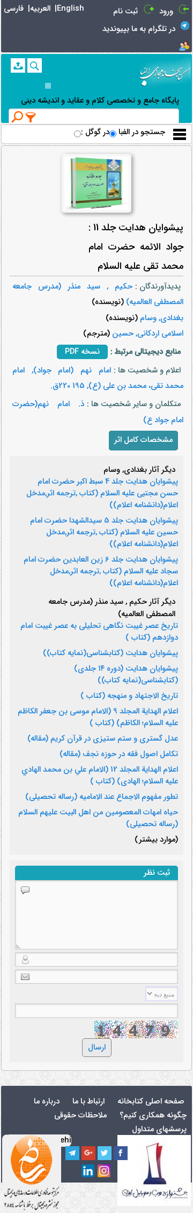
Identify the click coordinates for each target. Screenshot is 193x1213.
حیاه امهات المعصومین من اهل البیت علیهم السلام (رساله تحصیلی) (98, 818)
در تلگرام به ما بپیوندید (138, 29)
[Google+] (88, 1153)
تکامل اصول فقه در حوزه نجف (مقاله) (119, 754)
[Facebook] (121, 1153)
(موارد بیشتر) (156, 840)
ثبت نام (125, 11)
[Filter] (31, 117)
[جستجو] (34, 65)
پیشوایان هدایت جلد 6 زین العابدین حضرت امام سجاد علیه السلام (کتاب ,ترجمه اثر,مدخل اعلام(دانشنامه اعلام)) (101, 571)
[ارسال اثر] (18, 65)
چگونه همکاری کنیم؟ (153, 1115)
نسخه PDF (82, 352)
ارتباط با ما (88, 1101)
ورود (166, 11)
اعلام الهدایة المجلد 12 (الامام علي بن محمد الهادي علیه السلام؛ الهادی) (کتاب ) (99, 776)
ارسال (97, 1047)
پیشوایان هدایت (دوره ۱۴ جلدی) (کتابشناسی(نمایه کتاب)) (126, 675)
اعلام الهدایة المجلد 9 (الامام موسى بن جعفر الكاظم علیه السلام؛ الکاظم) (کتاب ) (98, 717)
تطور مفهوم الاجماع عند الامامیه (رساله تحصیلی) (101, 797)
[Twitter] (105, 1153)
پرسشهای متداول (159, 1129)
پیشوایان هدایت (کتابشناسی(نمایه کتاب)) (110, 653)
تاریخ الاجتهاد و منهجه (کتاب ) (129, 696)
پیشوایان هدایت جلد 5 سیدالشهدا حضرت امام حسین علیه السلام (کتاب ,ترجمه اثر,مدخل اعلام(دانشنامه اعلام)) (104, 532)
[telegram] (72, 1153)
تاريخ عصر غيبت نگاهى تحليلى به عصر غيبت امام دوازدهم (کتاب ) (99, 632)
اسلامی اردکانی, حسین (146, 334)
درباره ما (47, 1101)
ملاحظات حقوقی (80, 1115)
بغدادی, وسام (160, 318)
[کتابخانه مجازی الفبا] (165, 72)
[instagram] (105, 1171)
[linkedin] (88, 1171)
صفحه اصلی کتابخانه (150, 1101)
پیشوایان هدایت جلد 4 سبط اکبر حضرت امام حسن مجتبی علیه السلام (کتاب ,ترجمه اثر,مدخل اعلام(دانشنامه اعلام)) (102, 493)
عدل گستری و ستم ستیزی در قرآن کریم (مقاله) (102, 739)
